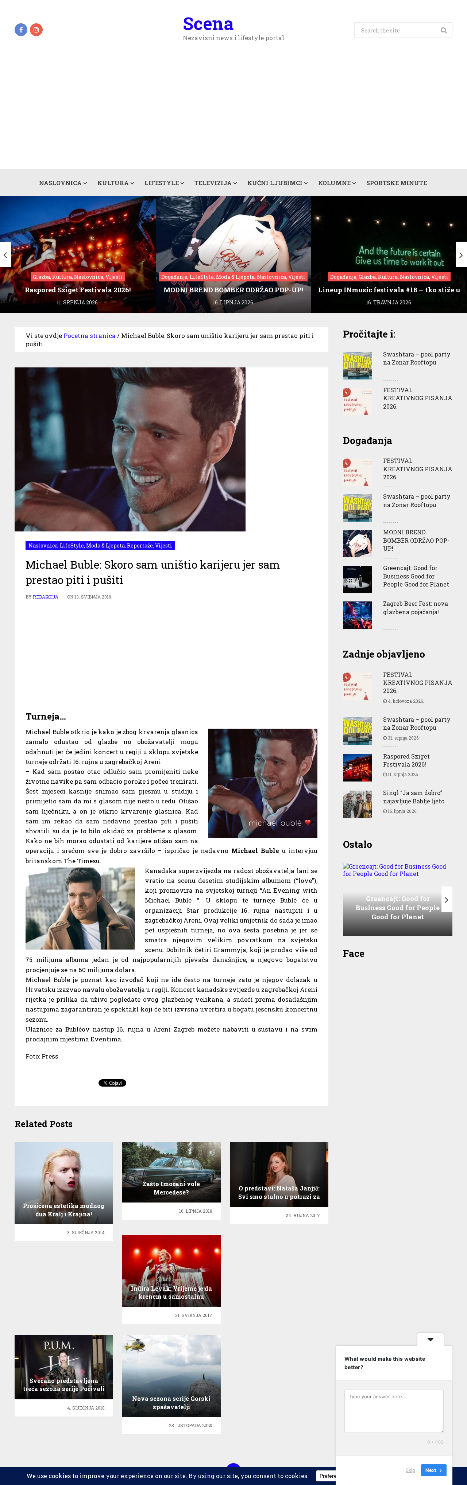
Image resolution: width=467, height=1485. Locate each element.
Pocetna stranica (89, 335)
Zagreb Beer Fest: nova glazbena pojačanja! (415, 607)
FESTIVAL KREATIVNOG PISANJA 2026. (417, 398)
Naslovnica (60, 183)
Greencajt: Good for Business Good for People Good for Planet (416, 576)
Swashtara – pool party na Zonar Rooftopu (417, 358)
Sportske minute (396, 183)
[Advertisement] (233, 114)
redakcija (45, 597)
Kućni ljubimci (274, 183)
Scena (208, 23)
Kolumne (334, 183)
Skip (410, 1470)
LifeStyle (161, 183)
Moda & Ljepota (105, 545)
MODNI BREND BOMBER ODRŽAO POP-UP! (416, 540)
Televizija (213, 183)
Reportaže (140, 545)
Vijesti (163, 545)
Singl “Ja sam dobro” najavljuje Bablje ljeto (413, 796)
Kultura (113, 183)
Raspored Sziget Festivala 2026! (406, 760)
